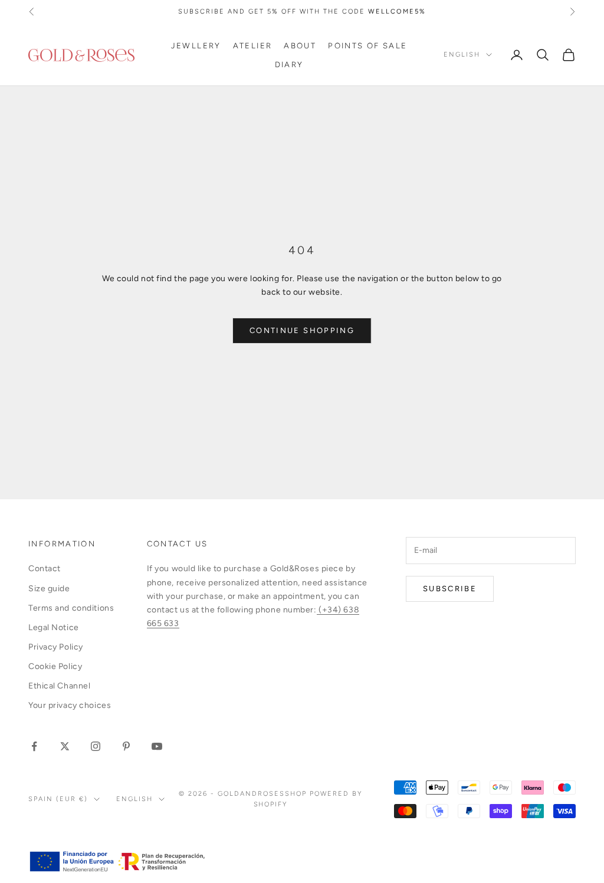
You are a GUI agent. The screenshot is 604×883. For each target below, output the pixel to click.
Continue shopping (302, 330)
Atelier (253, 45)
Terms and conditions (71, 608)
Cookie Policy (55, 666)
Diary (289, 64)
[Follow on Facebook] (34, 746)
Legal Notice (53, 627)
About (300, 45)
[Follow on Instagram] (95, 746)
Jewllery (196, 45)
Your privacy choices (69, 705)
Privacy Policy (55, 647)
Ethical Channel (59, 686)
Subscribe (450, 588)
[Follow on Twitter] (65, 746)
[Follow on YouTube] (157, 746)
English (462, 54)
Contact (44, 569)
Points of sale (367, 45)
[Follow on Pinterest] (126, 746)
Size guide (49, 589)
